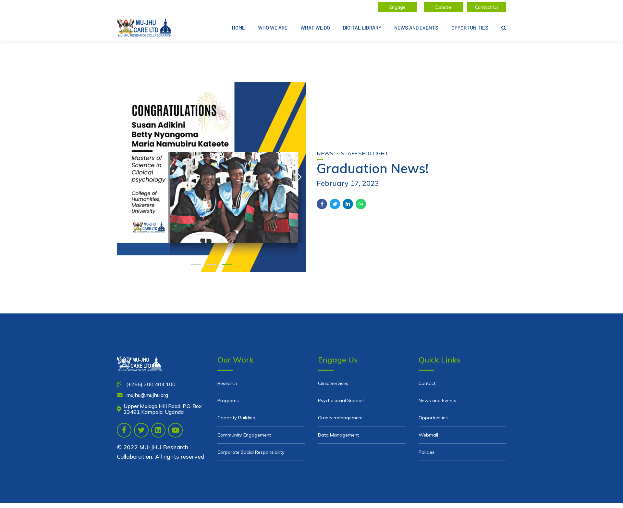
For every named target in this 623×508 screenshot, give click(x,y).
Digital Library (362, 27)
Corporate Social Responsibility (251, 452)
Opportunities (469, 27)
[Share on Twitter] (335, 204)
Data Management (338, 435)
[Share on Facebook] (322, 204)
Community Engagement (244, 435)
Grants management (340, 418)
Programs (228, 400)
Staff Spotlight (364, 153)
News (325, 153)
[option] (211, 177)
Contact (427, 383)
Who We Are (272, 27)
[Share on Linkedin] (348, 204)
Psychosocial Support (341, 400)
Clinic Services (333, 383)
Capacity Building (236, 418)
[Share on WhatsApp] (361, 204)
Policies (426, 452)
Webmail (428, 435)
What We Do (315, 27)
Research (227, 383)
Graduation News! (372, 168)
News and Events (416, 27)
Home (238, 27)
